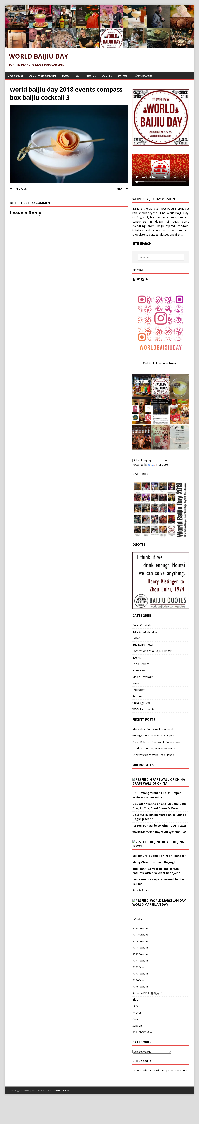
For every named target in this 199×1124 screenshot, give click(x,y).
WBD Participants (143, 709)
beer (180, 230)
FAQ (77, 75)
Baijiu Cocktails (141, 625)
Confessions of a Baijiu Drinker (151, 651)
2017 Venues (140, 935)
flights (179, 234)
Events (136, 657)
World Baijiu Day (177, 213)
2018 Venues (140, 941)
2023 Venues (140, 974)
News (136, 683)
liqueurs (157, 230)
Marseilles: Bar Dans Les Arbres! (152, 729)
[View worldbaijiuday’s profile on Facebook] (133, 279)
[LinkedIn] (147, 279)
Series (184, 1070)
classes (164, 234)
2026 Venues (15, 75)
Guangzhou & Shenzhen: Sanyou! (153, 735)
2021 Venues (140, 961)
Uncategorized (141, 703)
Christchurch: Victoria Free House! (153, 755)
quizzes (153, 234)
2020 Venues (140, 954)
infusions (138, 230)
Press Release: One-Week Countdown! (156, 742)
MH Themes (62, 1090)
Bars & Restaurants (144, 631)
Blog (65, 75)
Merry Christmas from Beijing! (153, 862)
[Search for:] (160, 257)
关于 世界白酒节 (143, 75)
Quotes (107, 75)
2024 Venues (140, 980)
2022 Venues (140, 967)
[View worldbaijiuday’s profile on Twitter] (138, 279)
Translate (162, 464)
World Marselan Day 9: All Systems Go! (159, 832)
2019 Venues (140, 948)
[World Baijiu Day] (99, 46)
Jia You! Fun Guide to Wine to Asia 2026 (159, 825)
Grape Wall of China (149, 783)
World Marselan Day (150, 904)
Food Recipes (140, 664)
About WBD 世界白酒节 (42, 75)
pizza (171, 230)
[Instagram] (142, 279)
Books (136, 638)
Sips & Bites (140, 890)
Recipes (137, 696)
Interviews (138, 670)
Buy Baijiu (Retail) (143, 644)
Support (123, 75)
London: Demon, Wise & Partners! (153, 748)
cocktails (182, 226)
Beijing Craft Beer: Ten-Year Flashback (159, 856)
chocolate (138, 234)
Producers (138, 690)
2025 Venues (140, 987)
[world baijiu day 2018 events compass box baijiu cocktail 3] (69, 181)
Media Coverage (142, 677)
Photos (91, 75)
